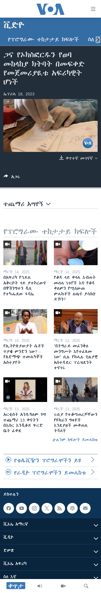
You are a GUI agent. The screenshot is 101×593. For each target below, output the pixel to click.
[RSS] (59, 508)
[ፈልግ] (86, 586)
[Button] (12, 178)
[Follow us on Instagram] (34, 508)
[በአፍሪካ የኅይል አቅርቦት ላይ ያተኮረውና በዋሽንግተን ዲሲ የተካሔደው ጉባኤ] (25, 253)
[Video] (63, 586)
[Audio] (39, 586)
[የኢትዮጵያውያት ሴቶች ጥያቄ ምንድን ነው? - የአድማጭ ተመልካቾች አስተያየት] (25, 321)
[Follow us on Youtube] (21, 508)
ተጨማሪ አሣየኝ (24, 204)
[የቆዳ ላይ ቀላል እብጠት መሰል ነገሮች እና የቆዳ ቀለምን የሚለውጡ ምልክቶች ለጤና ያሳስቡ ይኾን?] (76, 253)
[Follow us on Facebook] (8, 508)
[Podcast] (72, 508)
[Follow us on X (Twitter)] (47, 508)
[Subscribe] (85, 508)
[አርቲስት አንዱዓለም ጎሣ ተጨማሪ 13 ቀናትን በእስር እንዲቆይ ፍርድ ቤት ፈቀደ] (25, 389)
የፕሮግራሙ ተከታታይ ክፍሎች (43, 39)
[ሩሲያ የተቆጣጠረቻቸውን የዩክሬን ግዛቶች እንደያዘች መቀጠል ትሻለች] (76, 389)
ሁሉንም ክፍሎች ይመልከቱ (75, 439)
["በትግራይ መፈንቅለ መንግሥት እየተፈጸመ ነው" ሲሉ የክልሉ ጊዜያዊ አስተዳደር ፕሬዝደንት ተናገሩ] (76, 321)
